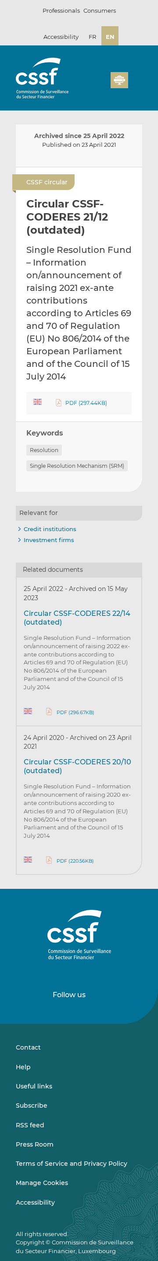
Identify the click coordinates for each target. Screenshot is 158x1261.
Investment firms (49, 539)
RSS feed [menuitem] (30, 1125)
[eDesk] (119, 80)
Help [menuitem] (23, 1067)
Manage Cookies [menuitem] (42, 1183)
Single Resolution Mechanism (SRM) (77, 466)
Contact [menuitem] (28, 1047)
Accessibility (61, 36)
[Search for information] (120, 67)
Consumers (99, 10)
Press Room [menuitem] (35, 1144)
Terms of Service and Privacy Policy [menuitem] (71, 1164)
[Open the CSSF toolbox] (134, 67)
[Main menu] (135, 78)
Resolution (44, 450)
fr (92, 36)
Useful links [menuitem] (34, 1086)
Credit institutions (50, 528)
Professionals (61, 10)
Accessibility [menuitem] (35, 1202)
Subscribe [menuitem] (31, 1105)
